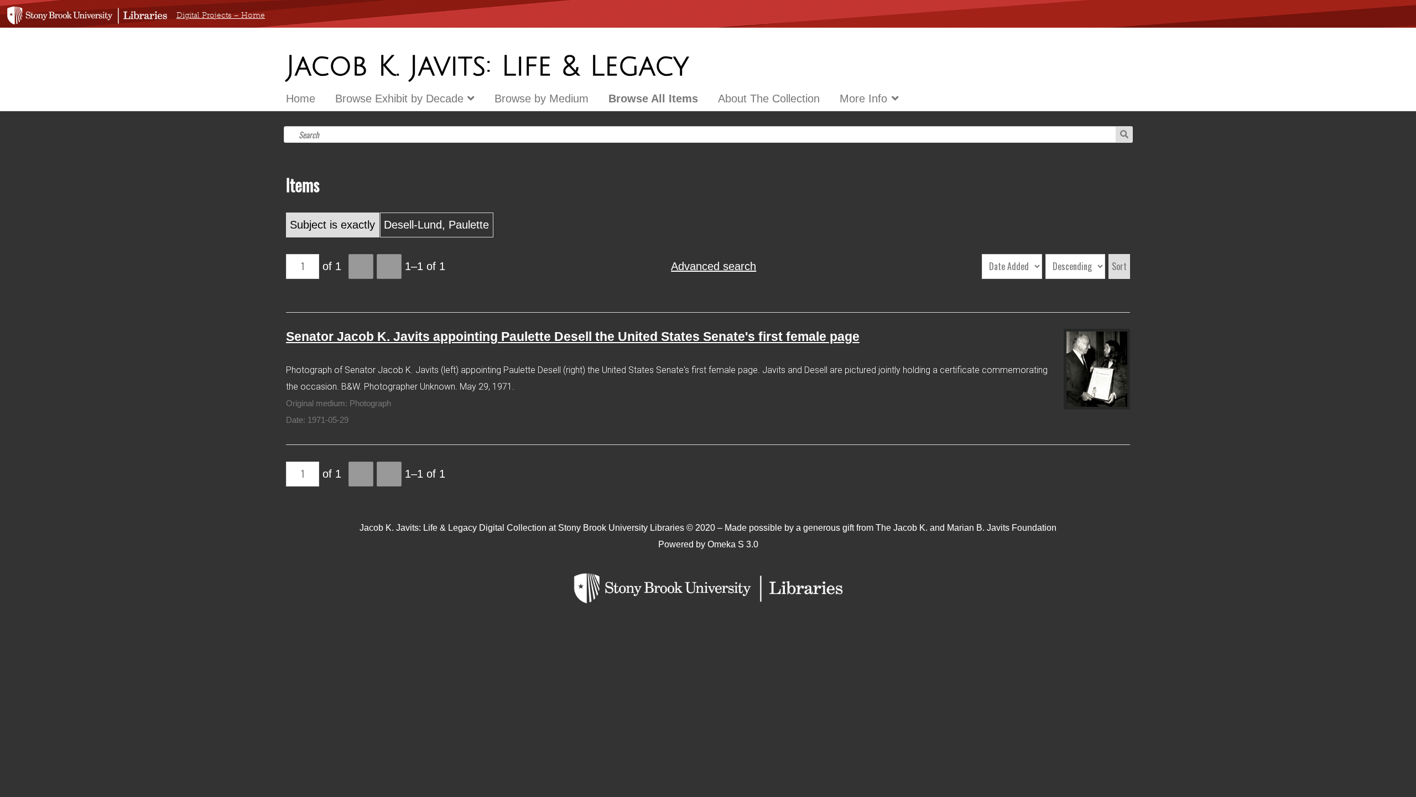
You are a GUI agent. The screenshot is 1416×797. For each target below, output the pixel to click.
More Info (863, 98)
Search (1124, 134)
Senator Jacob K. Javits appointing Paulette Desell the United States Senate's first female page (573, 337)
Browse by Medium (541, 98)
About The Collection (769, 98)
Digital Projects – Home (220, 15)
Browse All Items (653, 98)
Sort (1119, 266)
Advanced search (713, 266)
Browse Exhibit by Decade (399, 98)
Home (300, 98)
